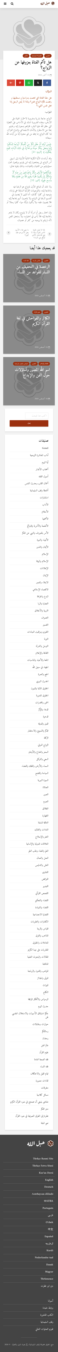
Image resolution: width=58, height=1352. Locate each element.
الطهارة (45, 816)
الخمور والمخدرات (41, 703)
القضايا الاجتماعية (37, 55)
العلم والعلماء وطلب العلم (38, 851)
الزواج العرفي (43, 745)
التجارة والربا (43, 604)
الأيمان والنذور (42, 547)
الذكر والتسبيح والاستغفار (38, 731)
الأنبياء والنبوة (42, 540)
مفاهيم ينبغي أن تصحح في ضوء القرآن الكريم (29, 1102)
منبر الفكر (44, 1109)
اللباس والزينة (36, 260)
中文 (50, 1229)
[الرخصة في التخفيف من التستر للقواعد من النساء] (29, 278)
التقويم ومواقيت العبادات (37, 632)
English (49, 1180)
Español (49, 1236)
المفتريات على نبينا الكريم (38, 950)
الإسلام (45, 554)
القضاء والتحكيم (41, 900)
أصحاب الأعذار (42, 469)
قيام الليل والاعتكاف (39, 1074)
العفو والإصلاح (41, 837)
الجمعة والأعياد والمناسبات (37, 660)
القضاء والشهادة (41, 907)
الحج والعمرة (43, 674)
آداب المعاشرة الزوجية (39, 455)
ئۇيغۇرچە (49, 1243)
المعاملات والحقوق (40, 943)
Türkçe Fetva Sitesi (42, 1166)
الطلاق (45, 809)
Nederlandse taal (44, 1257)
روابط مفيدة (48, 1308)
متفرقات (44, 1088)
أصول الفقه (43, 476)
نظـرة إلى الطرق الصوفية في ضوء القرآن (31, 1116)
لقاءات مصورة (42, 1081)
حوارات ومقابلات (40, 1024)
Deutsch (48, 1187)
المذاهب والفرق (42, 936)
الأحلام (45, 512)
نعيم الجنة (44, 1123)
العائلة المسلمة (43, 823)
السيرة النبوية (43, 780)
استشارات (44, 498)
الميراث (45, 985)
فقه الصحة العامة (41, 1059)
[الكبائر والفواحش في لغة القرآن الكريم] (29, 329)
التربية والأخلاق (41, 611)
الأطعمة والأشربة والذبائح (37, 526)
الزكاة (46, 738)
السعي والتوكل (42, 759)
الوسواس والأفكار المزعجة (38, 999)
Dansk (49, 1264)
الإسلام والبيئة (42, 561)
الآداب (45, 505)
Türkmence (47, 1279)
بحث (29, 423)
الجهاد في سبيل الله (40, 667)
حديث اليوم (43, 1006)
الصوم (45, 801)
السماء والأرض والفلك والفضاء (35, 766)
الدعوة (45, 717)
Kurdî (50, 1250)
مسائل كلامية (42, 1095)
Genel (45, 448)
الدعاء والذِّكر (43, 710)
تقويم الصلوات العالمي (44, 1329)
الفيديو (45, 886)
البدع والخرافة (42, 596)
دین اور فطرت (47, 1286)
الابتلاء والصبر (42, 582)
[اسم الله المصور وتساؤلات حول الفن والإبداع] (29, 381)
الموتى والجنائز (42, 978)
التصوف (44, 618)
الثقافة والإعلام (44, 363)
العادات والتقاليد (41, 830)
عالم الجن (44, 1045)
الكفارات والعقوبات (39, 922)
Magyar (49, 1272)
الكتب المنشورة (46, 1315)
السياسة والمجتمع (41, 773)
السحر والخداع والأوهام (38, 752)
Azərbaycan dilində (42, 1194)
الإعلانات (44, 568)
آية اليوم (45, 462)
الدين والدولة (43, 724)
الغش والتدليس (41, 865)
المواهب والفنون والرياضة (21, 363)
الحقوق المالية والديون (39, 688)
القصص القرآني (41, 893)
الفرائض (45, 879)
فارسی (50, 1215)
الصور (46, 794)
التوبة (46, 639)
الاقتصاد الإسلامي (40, 590)
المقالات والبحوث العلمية (37, 957)
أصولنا (50, 1301)
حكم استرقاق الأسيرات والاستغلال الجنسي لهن (30, 1015)
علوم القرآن (37, 312)
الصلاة (45, 787)
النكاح (26, 55)
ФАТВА (48, 1201)
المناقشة (45, 964)
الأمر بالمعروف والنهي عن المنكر (35, 533)
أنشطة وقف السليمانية (39, 490)
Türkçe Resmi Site (43, 1159)
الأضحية (45, 519)
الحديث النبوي (42, 681)
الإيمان (45, 575)
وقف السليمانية (47, 1322)
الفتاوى (48, 55)
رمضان (45, 1038)
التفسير (45, 625)
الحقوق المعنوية (42, 695)
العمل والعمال (42, 858)
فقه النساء (26, 260)
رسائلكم (45, 1031)
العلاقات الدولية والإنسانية (37, 844)
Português (48, 1208)
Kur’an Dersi (46, 1173)
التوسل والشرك (42, 646)
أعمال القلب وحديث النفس (36, 483)
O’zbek (49, 1222)
